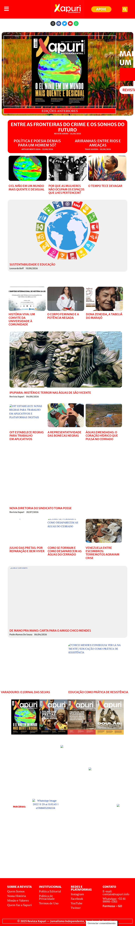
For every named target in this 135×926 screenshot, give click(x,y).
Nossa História (16, 896)
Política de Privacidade (47, 897)
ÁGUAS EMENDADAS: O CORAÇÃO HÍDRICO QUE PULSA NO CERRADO (102, 435)
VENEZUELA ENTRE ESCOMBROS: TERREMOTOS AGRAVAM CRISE (102, 553)
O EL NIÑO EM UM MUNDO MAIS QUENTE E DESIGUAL (26, 187)
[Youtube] (70, 23)
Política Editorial (50, 891)
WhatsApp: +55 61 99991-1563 (114, 900)
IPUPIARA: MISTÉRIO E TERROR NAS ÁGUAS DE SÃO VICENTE (50, 392)
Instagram (77, 894)
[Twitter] (64, 23)
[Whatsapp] (76, 23)
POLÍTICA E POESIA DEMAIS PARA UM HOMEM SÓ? (37, 143)
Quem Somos (15, 891)
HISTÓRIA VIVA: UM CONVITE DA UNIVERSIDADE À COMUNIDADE (22, 319)
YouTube (76, 903)
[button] (125, 9)
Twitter (76, 908)
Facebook (77, 898)
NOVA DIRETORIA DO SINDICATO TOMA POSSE (40, 508)
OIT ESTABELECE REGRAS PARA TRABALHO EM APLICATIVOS (26, 435)
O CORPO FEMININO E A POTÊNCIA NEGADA (63, 315)
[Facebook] (58, 23)
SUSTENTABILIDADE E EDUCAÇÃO (32, 264)
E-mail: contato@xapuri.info (116, 893)
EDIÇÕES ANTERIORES (60, 111)
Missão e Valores (18, 900)
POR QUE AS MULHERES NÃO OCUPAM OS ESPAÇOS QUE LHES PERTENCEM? (66, 189)
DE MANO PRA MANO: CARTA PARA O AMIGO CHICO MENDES (50, 630)
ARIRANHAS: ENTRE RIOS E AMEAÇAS (98, 143)
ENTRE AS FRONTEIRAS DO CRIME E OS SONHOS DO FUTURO (67, 127)
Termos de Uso (48, 903)
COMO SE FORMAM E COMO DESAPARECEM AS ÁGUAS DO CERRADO (65, 551)
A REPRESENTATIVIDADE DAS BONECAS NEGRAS (64, 433)
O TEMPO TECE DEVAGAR (105, 186)
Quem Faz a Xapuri (19, 905)
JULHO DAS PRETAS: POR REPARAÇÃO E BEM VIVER (26, 549)
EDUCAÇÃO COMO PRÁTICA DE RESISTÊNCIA (98, 692)
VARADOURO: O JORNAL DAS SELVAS (25, 692)
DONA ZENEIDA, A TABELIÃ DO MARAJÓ (104, 315)
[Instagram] (52, 23)
